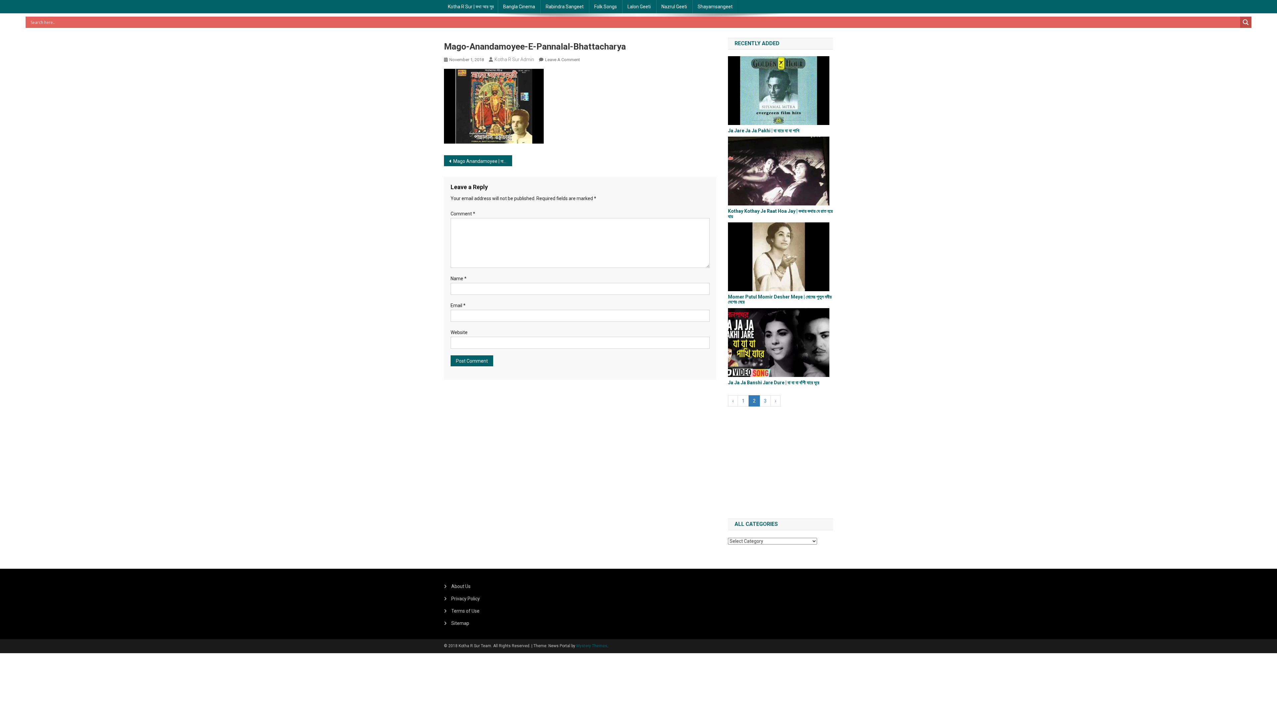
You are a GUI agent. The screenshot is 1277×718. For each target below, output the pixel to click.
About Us (461, 586)
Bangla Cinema (519, 6)
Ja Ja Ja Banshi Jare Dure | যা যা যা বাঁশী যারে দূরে (773, 382)
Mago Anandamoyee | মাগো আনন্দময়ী (482, 161)
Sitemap (460, 623)
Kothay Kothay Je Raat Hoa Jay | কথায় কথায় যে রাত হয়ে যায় (780, 213)
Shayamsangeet (715, 6)
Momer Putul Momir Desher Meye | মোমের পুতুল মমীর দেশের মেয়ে (780, 299)
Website (459, 332)
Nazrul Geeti (674, 6)
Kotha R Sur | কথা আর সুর (471, 6)
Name (459, 278)
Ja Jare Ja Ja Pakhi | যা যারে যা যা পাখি (763, 130)
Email (458, 305)
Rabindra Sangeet (565, 6)
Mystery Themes (591, 646)
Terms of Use (465, 611)
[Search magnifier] (1245, 22)
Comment (463, 213)
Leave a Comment (562, 59)
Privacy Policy (465, 598)
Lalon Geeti (639, 6)
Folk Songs (605, 6)
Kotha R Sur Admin (514, 59)
